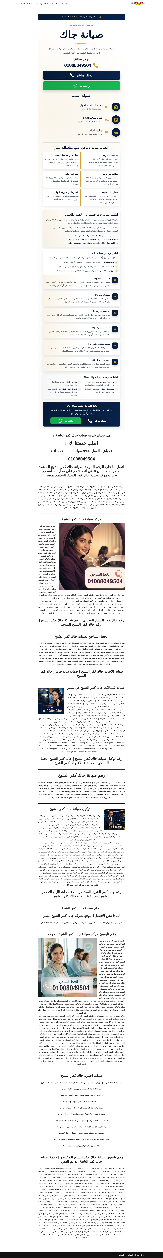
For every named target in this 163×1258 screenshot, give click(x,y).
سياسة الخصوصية (25, 3)
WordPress (123, 1255)
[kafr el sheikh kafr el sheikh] (138, 3)
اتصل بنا (65, 3)
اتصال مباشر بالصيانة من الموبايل (47, 3)
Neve (142, 1255)
